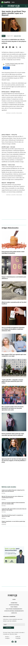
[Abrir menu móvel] (2, 6)
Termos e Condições (7, 637)
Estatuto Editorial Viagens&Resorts (14, 611)
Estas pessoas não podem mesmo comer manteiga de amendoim (13, 252)
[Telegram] (20, 47)
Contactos (14, 613)
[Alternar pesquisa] (26, 6)
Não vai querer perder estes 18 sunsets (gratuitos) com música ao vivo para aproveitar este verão (12, 408)
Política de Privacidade (17, 637)
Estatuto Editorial (14, 604)
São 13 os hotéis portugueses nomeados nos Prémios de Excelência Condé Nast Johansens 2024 (13, 329)
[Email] (13, 47)
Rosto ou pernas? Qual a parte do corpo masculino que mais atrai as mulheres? (13, 434)
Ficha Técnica (14, 606)
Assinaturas (14, 602)
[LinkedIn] (9, 47)
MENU (13, 2)
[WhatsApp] (6, 47)
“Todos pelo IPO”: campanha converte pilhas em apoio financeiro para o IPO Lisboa (12, 381)
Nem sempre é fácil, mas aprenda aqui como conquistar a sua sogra (14, 355)
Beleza (3, 36)
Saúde (14, 599)
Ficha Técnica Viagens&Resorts (14, 608)
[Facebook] (3, 47)
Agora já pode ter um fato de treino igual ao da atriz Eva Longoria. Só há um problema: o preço (14, 460)
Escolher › (6, 67)
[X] (16, 47)
